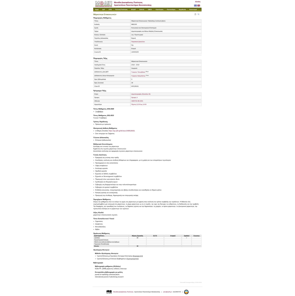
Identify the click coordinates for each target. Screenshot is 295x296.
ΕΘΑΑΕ (141, 9)
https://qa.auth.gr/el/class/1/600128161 (122, 131)
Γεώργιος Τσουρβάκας (138, 72)
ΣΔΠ (103, 9)
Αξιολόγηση (159, 9)
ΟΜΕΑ (150, 9)
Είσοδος (198, 2)
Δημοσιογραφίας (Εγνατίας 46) (140, 94)
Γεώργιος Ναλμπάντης (138, 76)
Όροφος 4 (134, 97)
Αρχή (97, 9)
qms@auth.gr (167, 292)
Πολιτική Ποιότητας (121, 9)
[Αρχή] (103, 6)
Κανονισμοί (193, 9)
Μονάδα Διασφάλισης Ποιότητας (123, 292)
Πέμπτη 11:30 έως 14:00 (138, 104)
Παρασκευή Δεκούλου (138, 41)
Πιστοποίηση (171, 9)
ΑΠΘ (110, 9)
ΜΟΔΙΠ (133, 9)
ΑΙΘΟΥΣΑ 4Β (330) (137, 101)
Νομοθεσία (182, 9)
